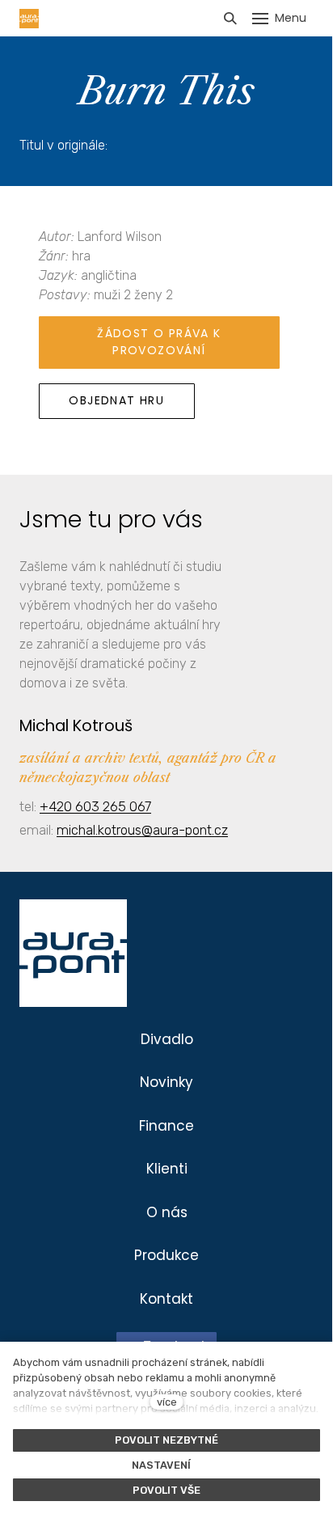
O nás (167, 1212)
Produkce (166, 1255)
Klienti (167, 1168)
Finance (166, 1126)
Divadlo (167, 1039)
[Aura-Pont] (29, 18)
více (167, 1402)
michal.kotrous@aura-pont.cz (142, 830)
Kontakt (166, 1299)
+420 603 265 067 (95, 806)
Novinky (166, 1082)
